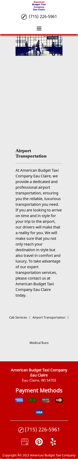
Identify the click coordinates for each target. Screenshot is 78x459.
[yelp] (53, 444)
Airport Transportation (49, 317)
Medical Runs (39, 343)
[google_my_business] (24, 444)
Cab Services (18, 317)
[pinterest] (39, 444)
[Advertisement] (39, 98)
